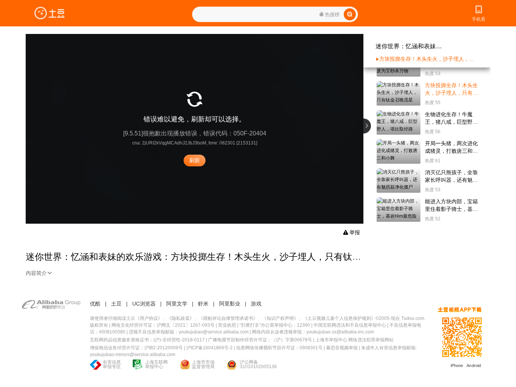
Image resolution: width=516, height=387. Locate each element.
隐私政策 (180, 318)
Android (474, 365)
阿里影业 (229, 304)
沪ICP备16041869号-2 (209, 347)
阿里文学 (176, 304)
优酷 (95, 304)
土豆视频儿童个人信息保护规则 (339, 318)
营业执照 (227, 325)
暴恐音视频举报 (342, 347)
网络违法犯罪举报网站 (371, 339)
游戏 (256, 304)
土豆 (116, 304)
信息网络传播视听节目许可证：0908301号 (279, 347)
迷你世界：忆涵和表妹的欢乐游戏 (409, 46)
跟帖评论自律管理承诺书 (228, 318)
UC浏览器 (144, 304)
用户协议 (149, 318)
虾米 (203, 304)
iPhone (457, 365)
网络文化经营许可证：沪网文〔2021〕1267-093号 (163, 325)
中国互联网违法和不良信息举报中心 (350, 325)
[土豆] (49, 13)
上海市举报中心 (331, 339)
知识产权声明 (280, 318)
